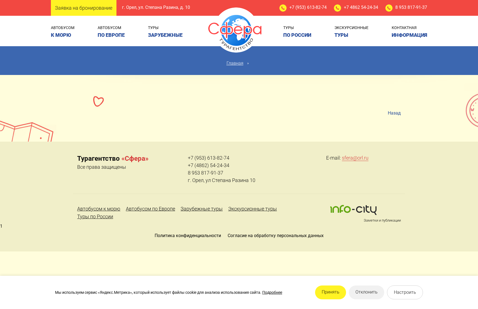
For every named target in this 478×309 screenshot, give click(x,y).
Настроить (405, 292)
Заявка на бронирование (83, 8)
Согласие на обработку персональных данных (276, 235)
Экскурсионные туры (252, 209)
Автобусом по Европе (150, 209)
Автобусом (62, 31)
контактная (409, 31)
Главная (235, 63)
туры (165, 31)
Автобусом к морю (98, 209)
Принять (330, 292)
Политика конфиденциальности (188, 235)
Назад (394, 113)
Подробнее (272, 292)
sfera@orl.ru (355, 158)
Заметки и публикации (382, 220)
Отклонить (366, 292)
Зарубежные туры (202, 209)
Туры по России (95, 216)
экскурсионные (351, 31)
